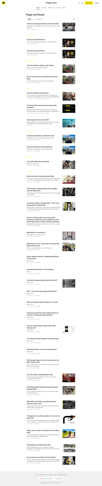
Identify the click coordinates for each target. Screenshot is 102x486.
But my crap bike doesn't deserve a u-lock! (42, 302)
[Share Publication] (82, 2)
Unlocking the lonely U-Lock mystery (40, 269)
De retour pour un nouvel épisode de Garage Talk (40, 138)
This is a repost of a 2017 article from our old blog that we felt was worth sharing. (43, 365)
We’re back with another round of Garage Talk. (39, 149)
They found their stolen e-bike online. (40, 65)
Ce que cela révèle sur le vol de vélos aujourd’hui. (40, 81)
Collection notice (62, 474)
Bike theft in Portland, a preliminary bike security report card (41, 402)
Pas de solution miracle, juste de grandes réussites (42, 106)
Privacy (51, 474)
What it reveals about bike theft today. (37, 67)
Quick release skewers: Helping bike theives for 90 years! (43, 258)
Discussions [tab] (39, 19)
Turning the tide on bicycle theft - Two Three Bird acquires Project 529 (43, 204)
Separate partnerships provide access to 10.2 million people (43, 224)
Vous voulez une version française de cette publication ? (42, 42)
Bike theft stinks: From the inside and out (42, 349)
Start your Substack (46, 478)
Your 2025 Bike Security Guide (38, 161)
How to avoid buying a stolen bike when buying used (41, 327)
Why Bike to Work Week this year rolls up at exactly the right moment (43, 26)
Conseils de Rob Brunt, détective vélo (40, 136)
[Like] (28, 334)
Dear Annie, (30, 261)
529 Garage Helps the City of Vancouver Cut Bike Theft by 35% (43, 361)
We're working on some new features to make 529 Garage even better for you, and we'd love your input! (43, 122)
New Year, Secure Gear (33, 164)
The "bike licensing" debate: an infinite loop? (43, 339)
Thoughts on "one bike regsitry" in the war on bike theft (43, 417)
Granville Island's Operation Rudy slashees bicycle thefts (42, 388)
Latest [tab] (29, 19)
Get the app (59, 478)
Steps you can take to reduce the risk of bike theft (43, 431)
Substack (43, 482)
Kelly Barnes (33, 54)
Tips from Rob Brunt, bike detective (40, 147)
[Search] (78, 2)
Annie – (29, 271)
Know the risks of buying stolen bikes (40, 176)
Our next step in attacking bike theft (40, 375)
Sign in (97, 3)
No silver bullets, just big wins (38, 93)
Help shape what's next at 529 (38, 120)
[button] (38, 8)
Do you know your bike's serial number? (41, 457)
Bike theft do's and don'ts (36, 232)
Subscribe (89, 3)
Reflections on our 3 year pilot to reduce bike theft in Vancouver (43, 245)
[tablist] (35, 19)
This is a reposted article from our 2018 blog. (39, 248)
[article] (51, 27)
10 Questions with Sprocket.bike (39, 445)
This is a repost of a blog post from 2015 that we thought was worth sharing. (42, 392)
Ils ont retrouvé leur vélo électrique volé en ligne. (42, 78)
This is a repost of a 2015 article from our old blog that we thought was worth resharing (43, 406)
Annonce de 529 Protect (36, 51)
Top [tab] (33, 19)
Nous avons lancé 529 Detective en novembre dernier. (41, 53)
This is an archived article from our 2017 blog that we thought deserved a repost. (41, 377)
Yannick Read (34, 29)
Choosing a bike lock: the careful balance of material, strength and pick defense (43, 314)
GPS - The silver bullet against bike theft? (42, 291)
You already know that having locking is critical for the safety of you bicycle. (43, 193)
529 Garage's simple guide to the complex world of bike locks (42, 190)
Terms (55, 474)
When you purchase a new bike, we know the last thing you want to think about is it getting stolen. (43, 435)
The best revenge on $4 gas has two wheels (43, 24)
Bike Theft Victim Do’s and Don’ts (36, 234)
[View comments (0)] (39, 57)
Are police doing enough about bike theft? (42, 280)
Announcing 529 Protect (36, 40)
